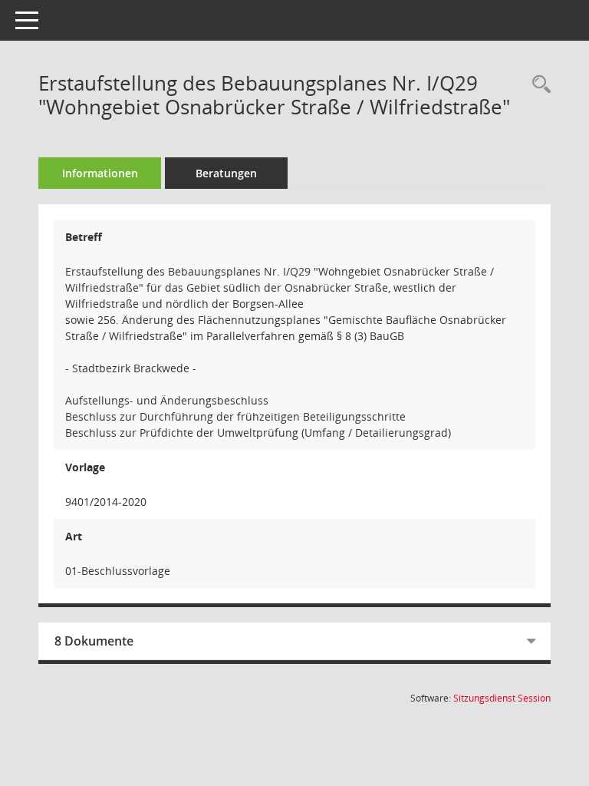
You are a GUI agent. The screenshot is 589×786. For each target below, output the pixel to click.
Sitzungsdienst (502, 698)
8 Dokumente (93, 640)
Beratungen (226, 173)
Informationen (100, 173)
